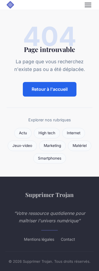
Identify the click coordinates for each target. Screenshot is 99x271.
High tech (46, 133)
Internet (73, 133)
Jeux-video (22, 145)
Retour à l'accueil (50, 89)
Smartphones (49, 158)
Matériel (80, 145)
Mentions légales (39, 239)
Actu (23, 133)
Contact (68, 239)
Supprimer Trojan (49, 194)
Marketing (52, 145)
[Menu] (88, 5)
